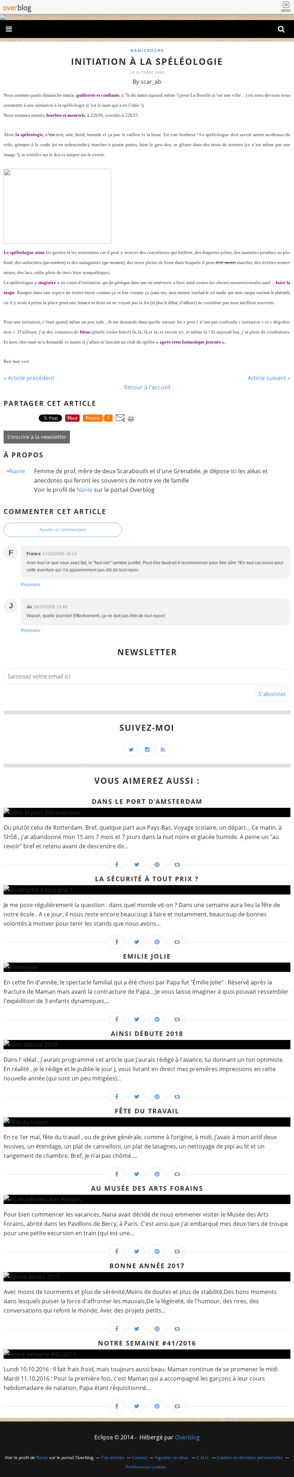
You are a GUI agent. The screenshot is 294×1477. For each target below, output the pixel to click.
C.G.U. (203, 1457)
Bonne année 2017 (147, 1265)
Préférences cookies (146, 1467)
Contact (139, 1457)
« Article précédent (29, 378)
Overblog (187, 1437)
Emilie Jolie (147, 956)
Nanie (85, 490)
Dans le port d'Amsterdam (147, 801)
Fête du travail (147, 1111)
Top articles (112, 1457)
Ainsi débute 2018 (147, 1033)
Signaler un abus (172, 1457)
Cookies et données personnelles (250, 1457)
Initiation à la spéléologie (147, 61)
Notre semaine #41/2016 (147, 1343)
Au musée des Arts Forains (147, 1188)
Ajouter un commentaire (62, 529)
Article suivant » (269, 378)
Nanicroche (147, 50)
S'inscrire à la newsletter (36, 436)
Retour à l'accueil (147, 387)
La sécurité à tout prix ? (147, 878)
